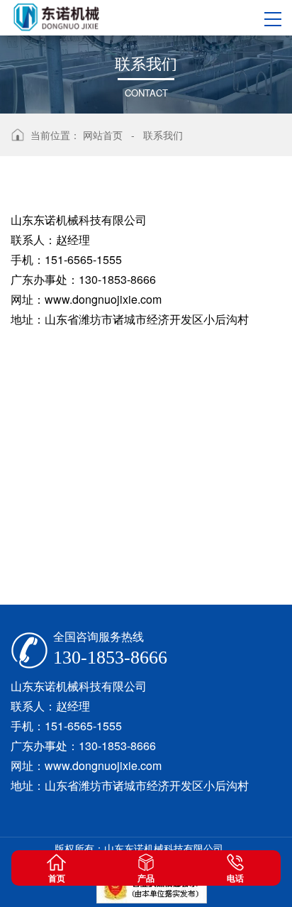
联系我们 (163, 135)
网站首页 (103, 135)
